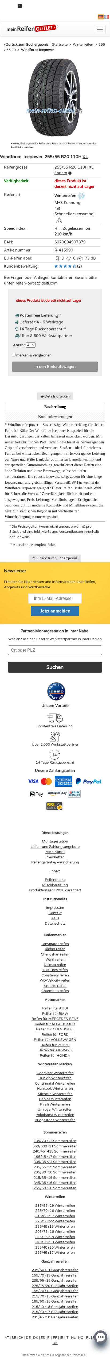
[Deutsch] (101, 17)
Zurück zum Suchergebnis (27, 44)
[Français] (106, 17)
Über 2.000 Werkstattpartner (55, 744)
